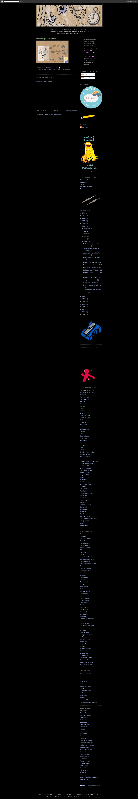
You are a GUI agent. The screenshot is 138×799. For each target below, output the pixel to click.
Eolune (82, 596)
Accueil (56, 110)
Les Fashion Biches (86, 470)
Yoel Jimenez (84, 525)
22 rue (82, 534)
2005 (83, 314)
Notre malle (83, 752)
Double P (82, 684)
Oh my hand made (85, 484)
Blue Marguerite (84, 552)
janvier (86, 293)
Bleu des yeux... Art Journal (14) (92, 265)
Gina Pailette (84, 609)
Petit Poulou (83, 491)
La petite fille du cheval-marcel (89, 461)
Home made (83, 440)
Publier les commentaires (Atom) (53, 114)
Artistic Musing (84, 713)
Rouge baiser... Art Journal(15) (92, 262)
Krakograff (83, 738)
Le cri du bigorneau (85, 468)
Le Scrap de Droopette (86, 740)
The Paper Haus (85, 516)
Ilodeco (82, 447)
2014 (83, 223)
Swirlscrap (83, 775)
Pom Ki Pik (83, 495)
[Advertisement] (51, 95)
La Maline (83, 459)
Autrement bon (84, 397)
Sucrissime (83, 507)
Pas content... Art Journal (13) (92, 267)
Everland (82, 431)
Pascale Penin (84, 754)
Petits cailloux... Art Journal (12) (92, 270)
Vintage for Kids (85, 521)
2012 (83, 296)
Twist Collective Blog (86, 664)
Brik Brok (83, 554)
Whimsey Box (84, 779)
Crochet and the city (86, 570)
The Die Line (83, 514)
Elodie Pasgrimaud (85, 427)
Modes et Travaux (85, 648)
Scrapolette (83, 768)
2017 (83, 215)
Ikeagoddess (84, 726)
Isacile (82, 450)
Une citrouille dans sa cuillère (88, 518)
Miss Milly (83, 646)
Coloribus (83, 411)
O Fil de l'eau (84, 653)
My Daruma (83, 479)
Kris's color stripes (85, 456)
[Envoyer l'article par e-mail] (59, 67)
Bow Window (84, 404)
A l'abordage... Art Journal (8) (91, 282)
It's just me (83, 731)
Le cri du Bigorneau (85, 673)
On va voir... (83, 486)
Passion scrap (84, 756)
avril (85, 236)
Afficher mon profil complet (90, 130)
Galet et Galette (84, 436)
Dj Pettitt (82, 584)
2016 (83, 218)
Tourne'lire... (83, 189)
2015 (83, 221)
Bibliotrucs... (83, 182)
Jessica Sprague (85, 736)
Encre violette (84, 593)
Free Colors (83, 602)
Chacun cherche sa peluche (88, 563)
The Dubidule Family (86, 186)
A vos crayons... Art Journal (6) (92, 289)
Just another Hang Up (86, 454)
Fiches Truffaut (84, 600)
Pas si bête (83, 488)
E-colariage (83, 424)
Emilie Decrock (84, 429)
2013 (83, 226)
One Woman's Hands (86, 657)
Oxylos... (82, 184)
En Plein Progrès (85, 591)
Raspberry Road (85, 761)
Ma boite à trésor (85, 637)
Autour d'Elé (83, 395)
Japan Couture (84, 612)
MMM (81, 477)
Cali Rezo (83, 406)
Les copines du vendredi (87, 625)
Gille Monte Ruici (85, 607)
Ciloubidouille (84, 717)
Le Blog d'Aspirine (85, 690)
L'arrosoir (82, 621)
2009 (83, 304)
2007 (83, 309)
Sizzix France (84, 770)
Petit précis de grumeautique (88, 702)
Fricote (82, 433)
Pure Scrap (83, 759)
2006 (83, 312)
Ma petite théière (85, 475)
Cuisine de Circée (85, 415)
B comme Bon (84, 399)
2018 (83, 213)
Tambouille (83, 511)
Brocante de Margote (86, 557)
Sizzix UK (83, 772)
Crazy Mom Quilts (85, 568)
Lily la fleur (83, 630)
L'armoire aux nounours (87, 618)
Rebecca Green (84, 500)
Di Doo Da (83, 422)
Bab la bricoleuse (85, 545)
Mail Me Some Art (85, 639)
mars (85, 239)
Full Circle (83, 605)
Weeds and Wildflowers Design (89, 777)
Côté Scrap (83, 722)
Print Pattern (83, 498)
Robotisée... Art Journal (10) (91, 277)
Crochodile (83, 575)
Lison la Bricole (84, 632)
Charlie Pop (83, 566)
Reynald (82, 502)
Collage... (57, 69)
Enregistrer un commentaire (44, 81)
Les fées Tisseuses (86, 628)
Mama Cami (83, 641)
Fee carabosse (84, 598)
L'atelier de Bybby (85, 623)
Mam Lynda (83, 695)
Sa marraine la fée (85, 505)
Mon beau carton (85, 651)
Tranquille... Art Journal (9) (91, 280)
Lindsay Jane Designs (86, 743)
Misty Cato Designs (86, 749)
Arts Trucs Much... (85, 180)
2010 (83, 301)
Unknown (85, 127)
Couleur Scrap (84, 720)
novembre (87, 228)
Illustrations (83, 445)
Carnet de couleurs (85, 715)
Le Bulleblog (83, 693)
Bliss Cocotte (84, 550)
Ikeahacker (83, 443)
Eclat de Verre (84, 586)
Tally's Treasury (84, 509)
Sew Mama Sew (85, 660)
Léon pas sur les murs (86, 635)
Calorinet (82, 408)
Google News (84, 438)
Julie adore (83, 616)
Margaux (82, 697)
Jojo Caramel (84, 614)
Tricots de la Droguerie (86, 662)
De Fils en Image (85, 420)
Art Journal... (49, 69)
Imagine (82, 729)
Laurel (82, 688)
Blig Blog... (83, 401)
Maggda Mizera (84, 747)
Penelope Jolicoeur (85, 700)
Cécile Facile (84, 577)
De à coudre (83, 580)
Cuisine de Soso (85, 417)
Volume (82, 523)
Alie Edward (83, 710)
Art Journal (83, 536)
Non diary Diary (84, 482)
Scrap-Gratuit (84, 765)
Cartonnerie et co (85, 561)
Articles (85, 74)
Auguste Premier (85, 543)
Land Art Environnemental (87, 463)
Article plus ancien (71, 110)
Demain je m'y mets (86, 582)
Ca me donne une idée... (87, 559)
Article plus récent (41, 110)
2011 (83, 299)
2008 (83, 306)
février (86, 241)
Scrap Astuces (84, 763)
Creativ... (82, 413)
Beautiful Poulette (85, 547)
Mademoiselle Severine (87, 745)
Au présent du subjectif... (87, 390)
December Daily (84, 724)
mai (85, 233)
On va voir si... (84, 655)
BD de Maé (83, 681)
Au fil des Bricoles (85, 538)
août (85, 231)
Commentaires (87, 78)
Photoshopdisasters (86, 493)
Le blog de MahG (85, 466)
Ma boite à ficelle (85, 472)
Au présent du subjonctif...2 (88, 392)
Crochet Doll (83, 573)
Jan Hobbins (83, 733)
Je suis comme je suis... (87, 452)
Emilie (82, 589)
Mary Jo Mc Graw (85, 644)
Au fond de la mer (85, 541)
